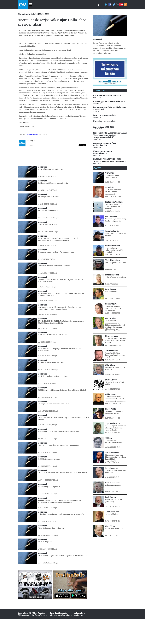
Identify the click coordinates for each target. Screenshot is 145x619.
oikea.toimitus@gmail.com (61, 615)
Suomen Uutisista (32, 135)
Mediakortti (78, 615)
